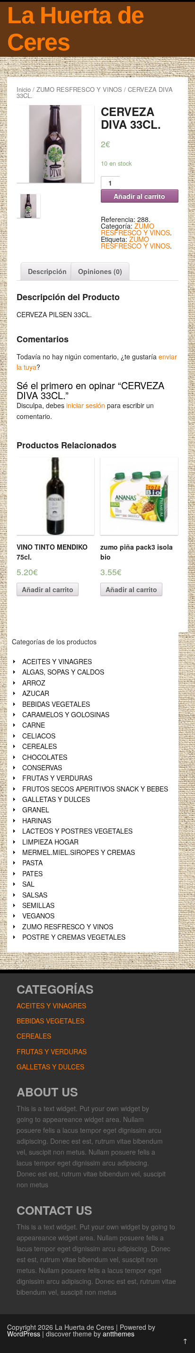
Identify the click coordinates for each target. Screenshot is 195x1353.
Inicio (24, 89)
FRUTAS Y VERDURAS (57, 778)
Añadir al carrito (139, 196)
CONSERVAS (42, 767)
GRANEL (35, 809)
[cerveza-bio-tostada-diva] (55, 144)
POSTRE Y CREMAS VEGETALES (73, 937)
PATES (32, 873)
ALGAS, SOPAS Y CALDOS (63, 671)
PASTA (32, 862)
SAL (28, 884)
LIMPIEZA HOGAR (50, 841)
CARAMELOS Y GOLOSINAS (65, 714)
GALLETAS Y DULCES (56, 799)
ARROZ (33, 682)
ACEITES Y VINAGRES (57, 661)
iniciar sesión (85, 405)
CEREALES (39, 746)
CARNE (33, 725)
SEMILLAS (38, 905)
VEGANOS (38, 915)
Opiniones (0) (100, 271)
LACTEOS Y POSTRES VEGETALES (77, 831)
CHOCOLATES (44, 757)
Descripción (47, 271)
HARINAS (36, 820)
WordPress (23, 1333)
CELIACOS (38, 735)
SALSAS (34, 894)
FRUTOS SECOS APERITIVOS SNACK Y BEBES (95, 788)
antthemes (118, 1333)
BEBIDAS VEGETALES (56, 704)
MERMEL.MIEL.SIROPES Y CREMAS (78, 852)
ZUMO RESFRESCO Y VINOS (79, 89)
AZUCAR (35, 693)
